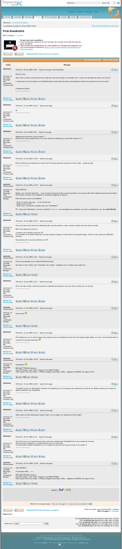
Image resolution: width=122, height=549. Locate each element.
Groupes (116, 26)
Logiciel (55, 54)
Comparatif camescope (62, 537)
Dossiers (28, 17)
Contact (79, 12)
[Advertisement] (91, 33)
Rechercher (100, 26)
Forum (38, 17)
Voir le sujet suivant (110, 60)
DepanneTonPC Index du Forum (38, 54)
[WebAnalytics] (61, 546)
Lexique (64, 17)
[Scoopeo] (60, 490)
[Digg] (65, 490)
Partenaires (88, 12)
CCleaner (86, 539)
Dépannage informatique (44, 537)
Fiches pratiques (51, 17)
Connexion (15, 23)
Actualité (17, 17)
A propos (71, 12)
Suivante (20, 35)
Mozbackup (54, 209)
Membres (108, 26)
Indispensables (85, 17)
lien (32, 471)
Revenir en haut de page (8, 99)
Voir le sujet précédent (93, 60)
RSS (96, 12)
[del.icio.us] (62, 490)
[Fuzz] (70, 490)
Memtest (54, 539)
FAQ (93, 26)
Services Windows (65, 539)
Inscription (24, 23)
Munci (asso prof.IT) (79, 537)
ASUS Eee (47, 539)
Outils (73, 17)
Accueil (7, 17)
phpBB (44, 543)
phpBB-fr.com (83, 543)
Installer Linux (77, 539)
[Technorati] (67, 490)
